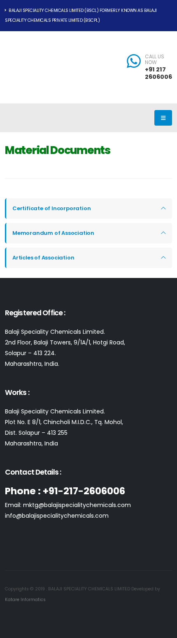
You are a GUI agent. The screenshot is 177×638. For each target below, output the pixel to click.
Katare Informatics (25, 600)
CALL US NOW (154, 60)
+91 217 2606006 (158, 73)
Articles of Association (43, 258)
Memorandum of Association (53, 233)
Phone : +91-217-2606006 (65, 491)
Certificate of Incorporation (51, 208)
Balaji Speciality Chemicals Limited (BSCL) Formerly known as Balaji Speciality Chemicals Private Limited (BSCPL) (81, 15)
